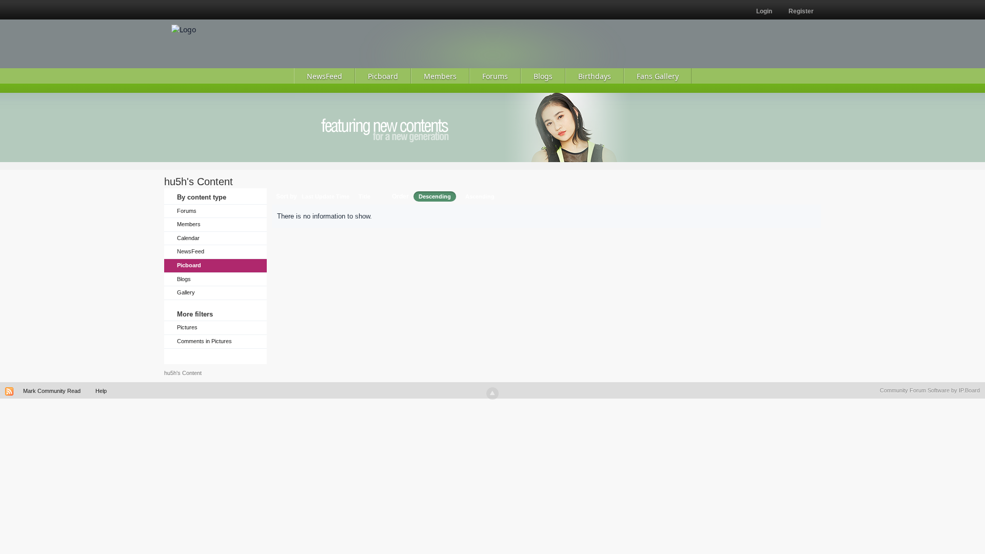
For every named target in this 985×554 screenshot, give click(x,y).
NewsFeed (190, 251)
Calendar (188, 238)
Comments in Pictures (204, 341)
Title (364, 196)
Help (101, 391)
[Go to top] (492, 393)
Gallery (186, 292)
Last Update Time (325, 196)
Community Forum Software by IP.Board (930, 390)
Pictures (187, 327)
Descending (435, 196)
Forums (186, 211)
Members (189, 224)
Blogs (184, 279)
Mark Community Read (52, 391)
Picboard (189, 265)
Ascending (480, 196)
